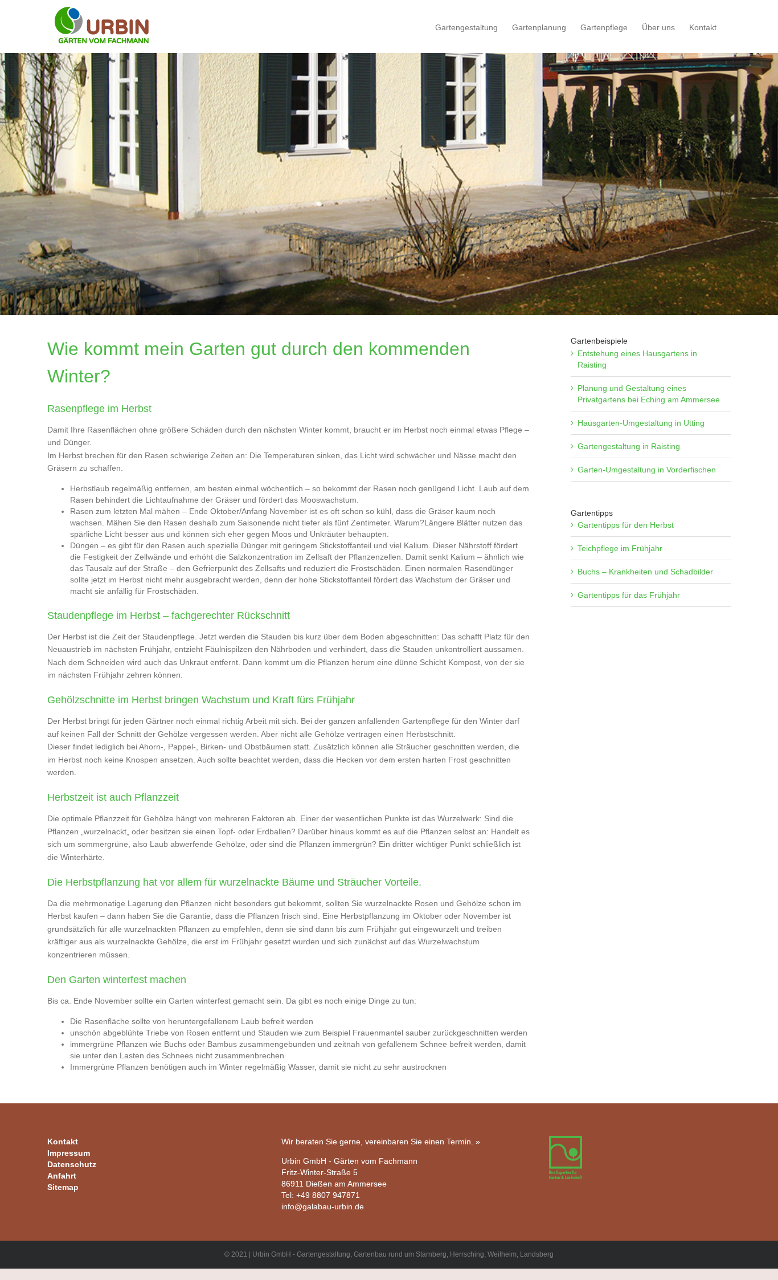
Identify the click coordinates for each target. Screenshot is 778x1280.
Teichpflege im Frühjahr (620, 548)
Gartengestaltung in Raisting (629, 446)
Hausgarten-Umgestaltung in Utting (641, 422)
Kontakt (62, 1141)
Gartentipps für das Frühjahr (629, 595)
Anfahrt (61, 1175)
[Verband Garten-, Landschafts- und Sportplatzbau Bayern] (565, 1141)
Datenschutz (71, 1164)
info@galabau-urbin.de (322, 1206)
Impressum (68, 1152)
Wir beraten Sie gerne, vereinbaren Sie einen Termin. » (380, 1141)
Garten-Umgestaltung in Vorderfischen (647, 469)
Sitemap (63, 1187)
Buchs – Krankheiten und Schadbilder (645, 571)
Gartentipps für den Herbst (626, 524)
